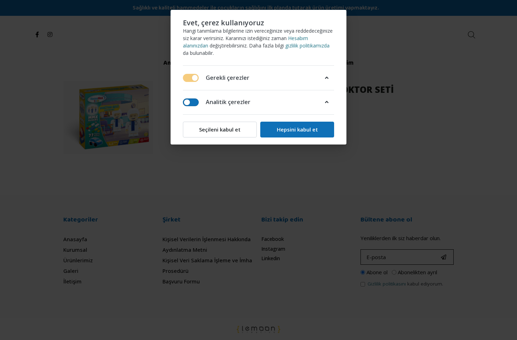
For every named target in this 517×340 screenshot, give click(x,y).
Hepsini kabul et (297, 129)
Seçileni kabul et (220, 129)
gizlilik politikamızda (307, 45)
